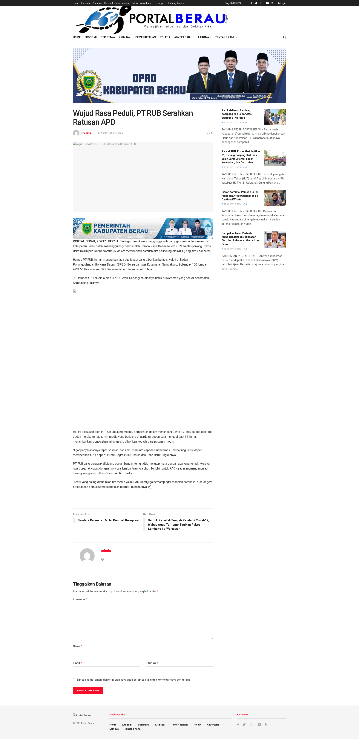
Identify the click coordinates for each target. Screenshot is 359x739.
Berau (119, 133)
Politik (135, 3)
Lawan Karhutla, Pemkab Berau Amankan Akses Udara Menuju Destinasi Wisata (240, 196)
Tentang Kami (175, 3)
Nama (78, 646)
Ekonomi (85, 3)
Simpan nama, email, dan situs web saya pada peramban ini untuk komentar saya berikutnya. (134, 679)
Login (283, 3)
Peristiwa (97, 3)
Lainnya (160, 3)
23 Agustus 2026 (232, 122)
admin (88, 133)
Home (76, 3)
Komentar (80, 599)
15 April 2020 (105, 133)
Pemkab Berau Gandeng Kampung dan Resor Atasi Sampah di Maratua (237, 114)
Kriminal (108, 3)
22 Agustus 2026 (232, 204)
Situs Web (152, 663)
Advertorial (145, 3)
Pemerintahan (122, 3)
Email (77, 663)
